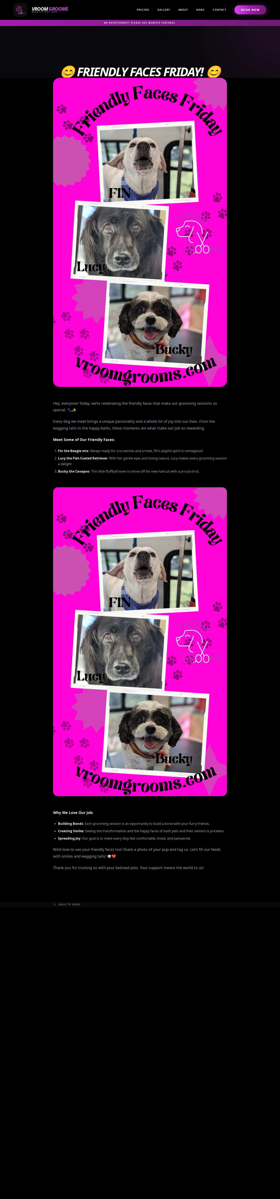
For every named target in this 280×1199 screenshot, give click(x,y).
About (183, 9)
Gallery (163, 9)
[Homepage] (42, 9)
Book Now (250, 10)
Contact (219, 9)
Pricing (143, 9)
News (200, 9)
